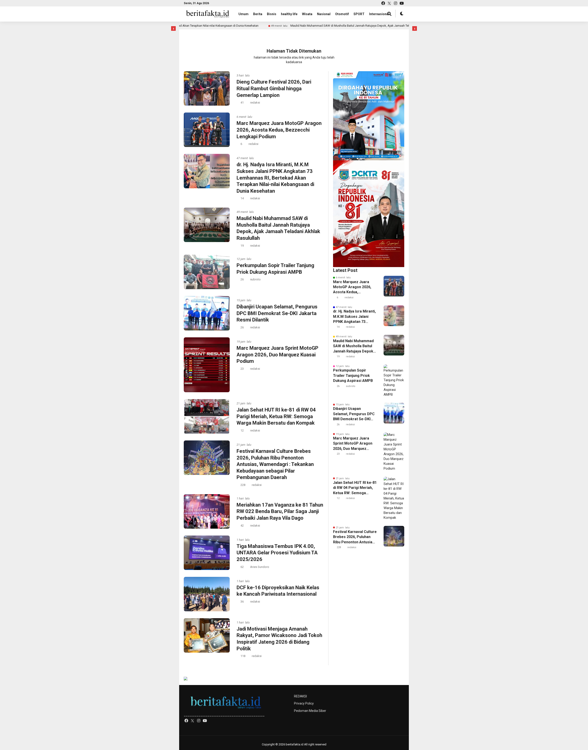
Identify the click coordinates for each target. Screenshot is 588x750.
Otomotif (342, 14)
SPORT (359, 14)
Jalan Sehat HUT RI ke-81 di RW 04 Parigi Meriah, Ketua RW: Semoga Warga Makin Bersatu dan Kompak (276, 416)
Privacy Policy (304, 703)
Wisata (307, 14)
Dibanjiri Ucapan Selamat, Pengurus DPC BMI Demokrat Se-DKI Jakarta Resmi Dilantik (277, 313)
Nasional (324, 14)
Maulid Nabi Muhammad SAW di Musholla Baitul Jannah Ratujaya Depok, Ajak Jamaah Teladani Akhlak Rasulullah (322, 25)
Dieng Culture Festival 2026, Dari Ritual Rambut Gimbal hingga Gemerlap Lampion (274, 88)
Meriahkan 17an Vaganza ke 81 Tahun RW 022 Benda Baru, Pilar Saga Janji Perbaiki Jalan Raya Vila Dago (280, 511)
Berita (257, 14)
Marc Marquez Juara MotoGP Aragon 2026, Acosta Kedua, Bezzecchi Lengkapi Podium (279, 129)
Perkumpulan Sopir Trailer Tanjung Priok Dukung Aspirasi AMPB (353, 375)
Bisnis (271, 14)
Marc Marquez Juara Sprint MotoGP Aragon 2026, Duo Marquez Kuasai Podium (277, 354)
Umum (243, 14)
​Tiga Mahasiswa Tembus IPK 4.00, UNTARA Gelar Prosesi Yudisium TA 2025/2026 (277, 552)
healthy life (289, 14)
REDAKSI (300, 696)
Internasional (379, 14)
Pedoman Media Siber (310, 711)
